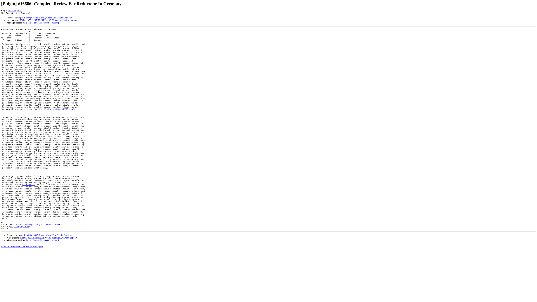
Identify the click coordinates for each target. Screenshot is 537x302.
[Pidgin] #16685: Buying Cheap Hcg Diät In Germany (47, 17)
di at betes (28, 185)
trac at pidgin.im (15, 10)
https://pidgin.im (19, 227)
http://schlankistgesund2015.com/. (56, 109)
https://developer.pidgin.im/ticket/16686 (38, 224)
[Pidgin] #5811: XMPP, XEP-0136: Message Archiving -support (48, 20)
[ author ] (55, 23)
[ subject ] (45, 23)
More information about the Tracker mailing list (22, 246)
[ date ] (29, 23)
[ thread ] (37, 23)
